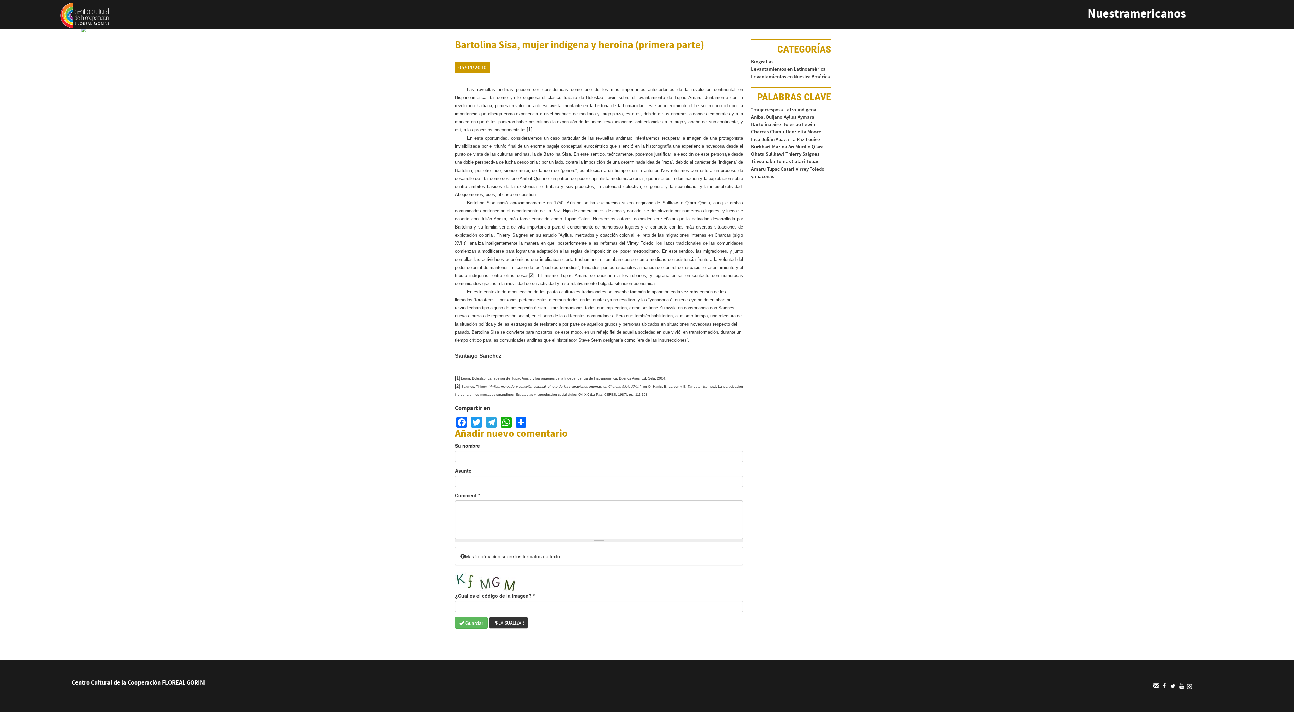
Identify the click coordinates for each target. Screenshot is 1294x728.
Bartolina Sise (766, 124)
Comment (467, 495)
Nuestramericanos (1137, 13)
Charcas (760, 131)
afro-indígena (802, 109)
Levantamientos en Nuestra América (790, 76)
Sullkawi (775, 154)
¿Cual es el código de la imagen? (495, 595)
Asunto (463, 470)
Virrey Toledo (810, 168)
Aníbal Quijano (766, 117)
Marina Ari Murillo (791, 146)
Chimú (777, 131)
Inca (755, 139)
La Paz (797, 139)
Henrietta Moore (803, 131)
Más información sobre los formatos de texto (512, 556)
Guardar (473, 622)
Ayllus (790, 117)
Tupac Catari (780, 168)
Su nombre (467, 445)
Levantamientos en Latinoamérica (788, 69)
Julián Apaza (775, 139)
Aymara (806, 117)
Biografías (762, 61)
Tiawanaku (763, 161)
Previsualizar (508, 623)
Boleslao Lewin (798, 124)
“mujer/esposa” (768, 109)
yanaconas (762, 176)
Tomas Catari (790, 161)
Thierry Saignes (802, 154)
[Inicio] (84, 14)
